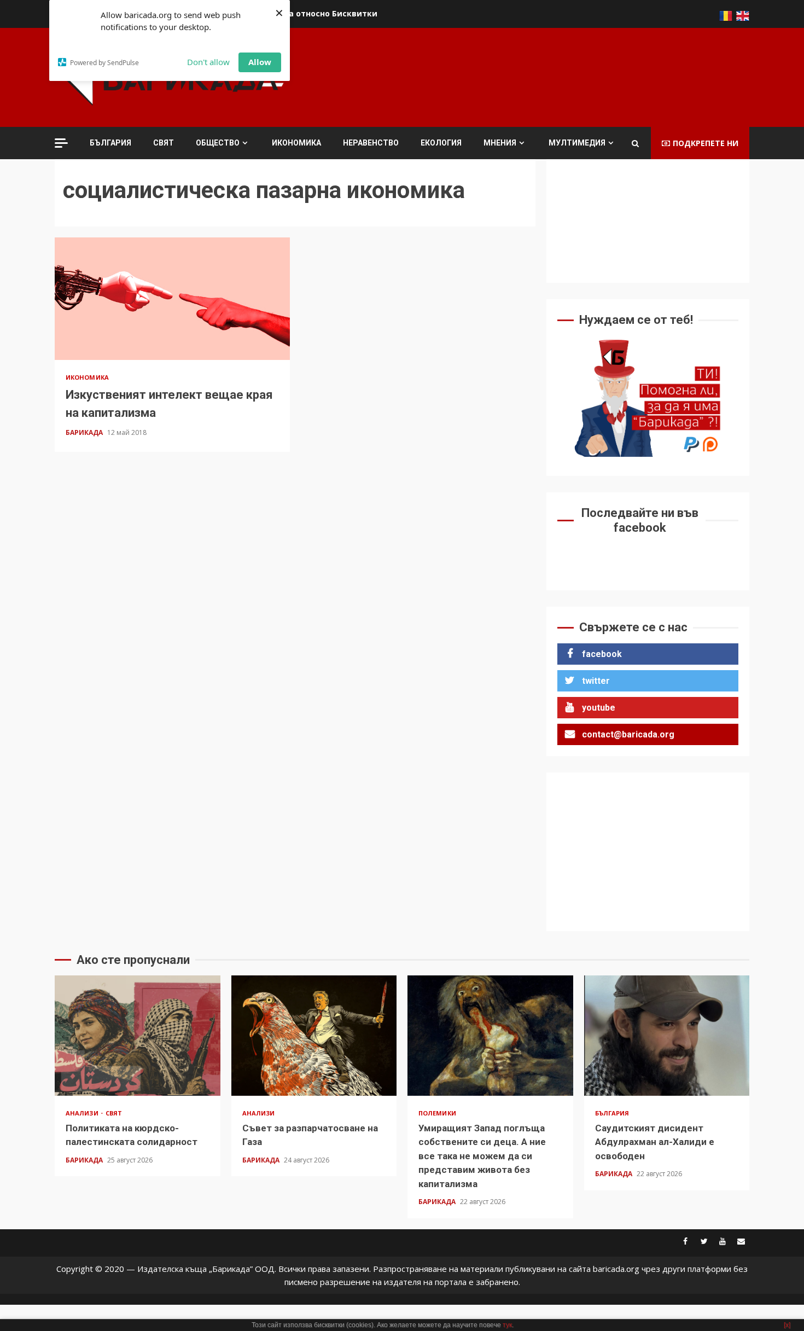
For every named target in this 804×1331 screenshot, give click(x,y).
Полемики (437, 1113)
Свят (163, 142)
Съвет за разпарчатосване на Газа (314, 1035)
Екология (441, 142)
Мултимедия (577, 142)
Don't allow (208, 61)
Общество (218, 142)
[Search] (635, 143)
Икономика (296, 142)
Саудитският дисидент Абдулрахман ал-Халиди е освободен (667, 1035)
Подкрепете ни (705, 143)
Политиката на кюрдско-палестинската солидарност (137, 1035)
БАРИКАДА (85, 432)
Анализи (83, 1113)
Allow (259, 61)
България (110, 142)
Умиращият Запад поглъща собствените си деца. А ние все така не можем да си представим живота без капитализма (490, 1035)
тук (507, 1325)
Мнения (499, 142)
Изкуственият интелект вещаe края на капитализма (172, 298)
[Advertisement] (550, 76)
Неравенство (371, 142)
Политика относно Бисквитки (315, 13)
